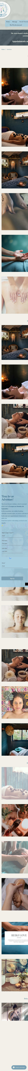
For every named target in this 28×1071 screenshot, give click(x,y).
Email (3, 563)
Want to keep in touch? (7, 532)
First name (4, 540)
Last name (4, 548)
